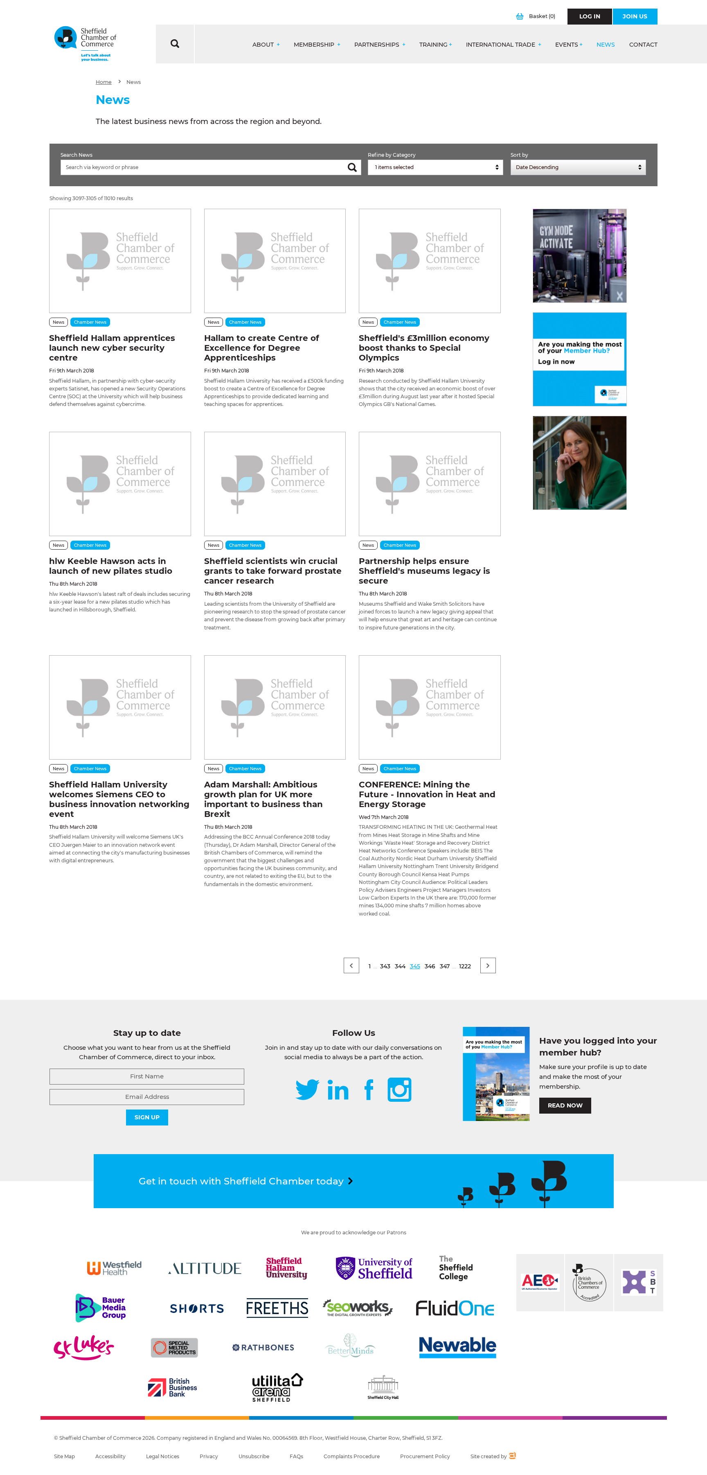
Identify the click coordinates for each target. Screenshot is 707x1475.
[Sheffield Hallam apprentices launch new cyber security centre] (120, 261)
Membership (315, 44)
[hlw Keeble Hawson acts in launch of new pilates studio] (120, 484)
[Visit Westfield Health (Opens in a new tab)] (114, 1268)
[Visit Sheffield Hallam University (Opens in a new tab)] (286, 1268)
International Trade (501, 44)
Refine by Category (392, 155)
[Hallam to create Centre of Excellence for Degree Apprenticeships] (275, 261)
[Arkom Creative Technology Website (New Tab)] (512, 1456)
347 (445, 966)
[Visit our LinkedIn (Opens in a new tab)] (338, 1090)
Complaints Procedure (352, 1456)
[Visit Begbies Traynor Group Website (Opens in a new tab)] (589, 1282)
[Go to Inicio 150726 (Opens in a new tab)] (580, 463)
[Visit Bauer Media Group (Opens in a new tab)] (101, 1308)
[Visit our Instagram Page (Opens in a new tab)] (399, 1090)
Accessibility (110, 1456)
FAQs (296, 1456)
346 (430, 966)
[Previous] (351, 965)
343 (385, 966)
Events (566, 44)
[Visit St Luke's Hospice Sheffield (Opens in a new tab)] (84, 1347)
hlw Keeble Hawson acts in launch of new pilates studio (110, 566)
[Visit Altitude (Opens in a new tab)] (205, 1268)
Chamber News (90, 322)
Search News (76, 155)
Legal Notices (162, 1456)
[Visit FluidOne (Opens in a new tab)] (455, 1308)
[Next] (488, 965)
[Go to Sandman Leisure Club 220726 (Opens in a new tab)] (580, 256)
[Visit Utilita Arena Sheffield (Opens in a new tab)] (278, 1387)
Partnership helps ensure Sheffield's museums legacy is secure (424, 571)
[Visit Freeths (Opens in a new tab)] (277, 1308)
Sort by (519, 155)
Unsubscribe (254, 1456)
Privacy (209, 1456)
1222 (465, 966)
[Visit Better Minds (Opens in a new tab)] (352, 1347)
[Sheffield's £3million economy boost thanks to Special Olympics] (429, 261)
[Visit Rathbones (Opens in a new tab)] (263, 1347)
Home (104, 82)
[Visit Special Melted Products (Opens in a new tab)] (174, 1347)
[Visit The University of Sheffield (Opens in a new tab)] (374, 1268)
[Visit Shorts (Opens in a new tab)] (197, 1308)
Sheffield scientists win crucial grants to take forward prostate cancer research (273, 571)
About (263, 44)
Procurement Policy (425, 1456)
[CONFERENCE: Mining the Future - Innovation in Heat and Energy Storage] (429, 707)
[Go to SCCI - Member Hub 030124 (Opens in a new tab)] (580, 359)
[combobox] (435, 167)
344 (400, 966)
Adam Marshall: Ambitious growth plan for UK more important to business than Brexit (263, 799)
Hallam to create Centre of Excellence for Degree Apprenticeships (261, 348)
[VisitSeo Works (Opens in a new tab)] (358, 1308)
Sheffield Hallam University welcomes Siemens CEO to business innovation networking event (119, 799)
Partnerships (377, 44)
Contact (643, 44)
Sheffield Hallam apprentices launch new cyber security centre (112, 348)
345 (415, 966)
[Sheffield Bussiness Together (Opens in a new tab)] (638, 1282)
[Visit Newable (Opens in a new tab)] (457, 1347)
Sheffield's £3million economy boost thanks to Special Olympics (424, 348)
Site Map (64, 1456)
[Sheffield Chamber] (85, 44)
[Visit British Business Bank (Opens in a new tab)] (173, 1387)
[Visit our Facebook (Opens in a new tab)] (369, 1090)
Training (433, 44)
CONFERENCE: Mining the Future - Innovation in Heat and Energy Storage (427, 794)
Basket (542, 16)
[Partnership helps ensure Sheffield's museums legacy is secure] (429, 484)
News (606, 44)
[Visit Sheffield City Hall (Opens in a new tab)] (383, 1387)
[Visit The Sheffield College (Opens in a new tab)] (456, 1268)
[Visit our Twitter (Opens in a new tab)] (307, 1090)
